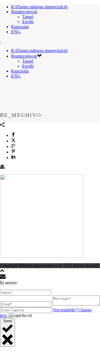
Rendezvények (24, 11)
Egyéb (28, 21)
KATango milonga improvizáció (39, 6)
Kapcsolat (20, 26)
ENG (16, 31)
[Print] (2, 167)
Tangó (27, 16)
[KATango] (0, 41)
